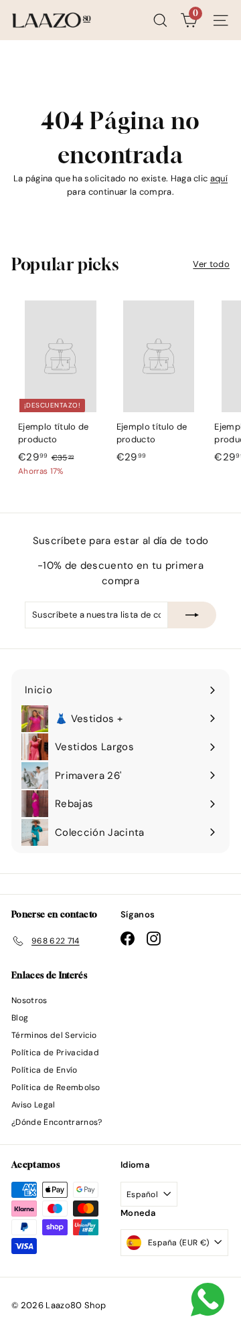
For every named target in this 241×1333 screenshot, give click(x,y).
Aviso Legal (33, 1104)
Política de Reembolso (55, 1087)
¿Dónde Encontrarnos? (56, 1122)
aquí (219, 178)
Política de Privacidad (55, 1052)
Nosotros (29, 1000)
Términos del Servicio (54, 1035)
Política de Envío (44, 1070)
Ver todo (211, 264)
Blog (19, 1017)
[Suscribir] (192, 615)
